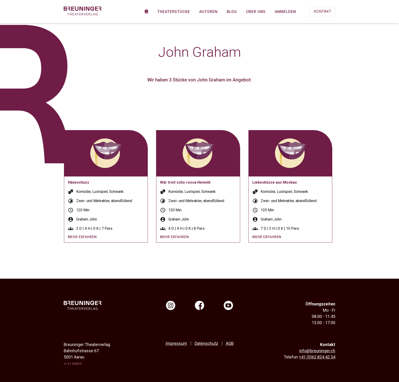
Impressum (176, 343)
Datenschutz (206, 343)
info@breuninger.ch (317, 350)
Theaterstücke (173, 11)
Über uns (256, 11)
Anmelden (285, 11)
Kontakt (322, 11)
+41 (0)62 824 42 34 (317, 357)
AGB (230, 343)
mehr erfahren (82, 237)
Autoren (208, 11)
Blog (232, 11)
